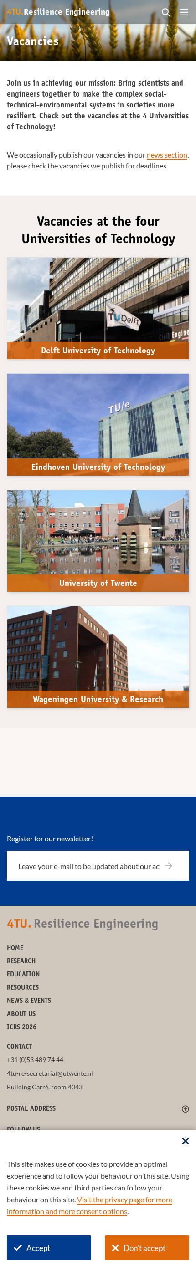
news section (167, 154)
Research (21, 961)
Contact (19, 1047)
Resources (23, 988)
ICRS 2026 (21, 1027)
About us (21, 1014)
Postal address (31, 1109)
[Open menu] (184, 13)
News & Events (29, 1001)
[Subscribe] (174, 866)
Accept (38, 1248)
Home (15, 948)
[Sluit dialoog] (185, 1141)
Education (23, 974)
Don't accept (144, 1248)
